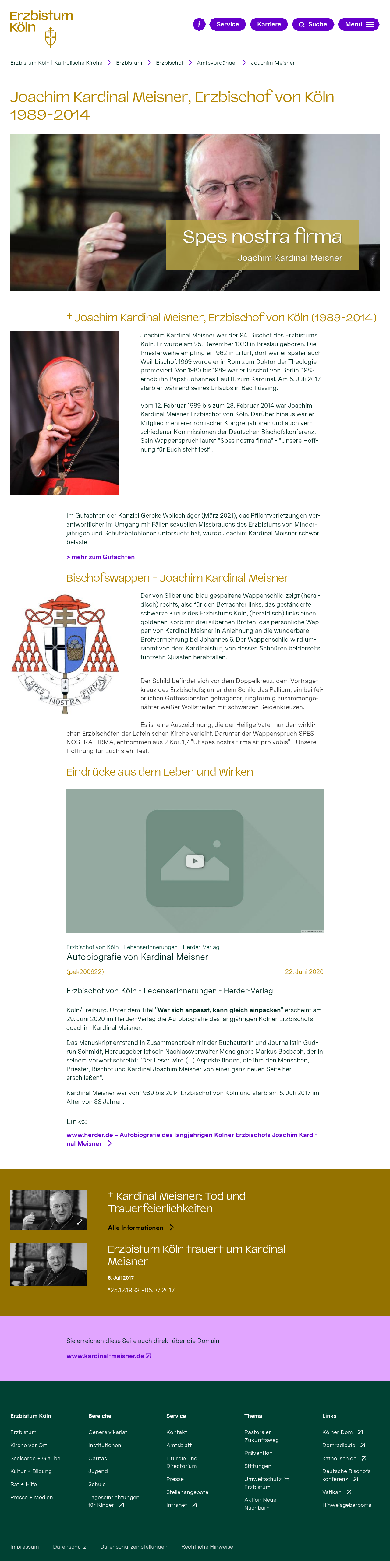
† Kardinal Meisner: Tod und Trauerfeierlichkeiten (177, 1202)
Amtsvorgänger (217, 62)
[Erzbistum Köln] (41, 29)
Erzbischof (169, 62)
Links (329, 1416)
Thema (253, 1416)
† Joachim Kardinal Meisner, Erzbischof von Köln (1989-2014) (221, 318)
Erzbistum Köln (30, 1416)
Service (176, 1416)
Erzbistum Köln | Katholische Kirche (56, 62)
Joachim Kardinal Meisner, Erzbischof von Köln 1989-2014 (172, 106)
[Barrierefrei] (199, 24)
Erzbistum (129, 62)
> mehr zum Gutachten (100, 557)
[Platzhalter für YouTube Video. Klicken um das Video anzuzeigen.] (194, 861)
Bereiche (99, 1416)
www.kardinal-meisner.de (105, 1356)
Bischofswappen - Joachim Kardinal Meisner (177, 578)
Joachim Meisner (273, 62)
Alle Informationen (136, 1228)
